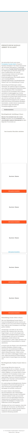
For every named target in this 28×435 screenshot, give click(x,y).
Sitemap (17, 432)
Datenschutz (12, 432)
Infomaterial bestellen (14, 191)
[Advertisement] (14, 27)
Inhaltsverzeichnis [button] (8, 109)
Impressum (21, 430)
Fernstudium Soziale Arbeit (8, 64)
